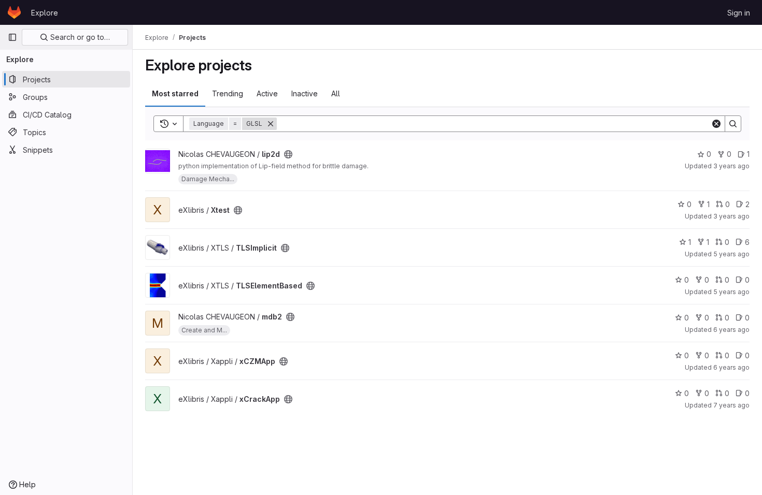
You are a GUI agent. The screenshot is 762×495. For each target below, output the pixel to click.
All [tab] (335, 93)
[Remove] (270, 124)
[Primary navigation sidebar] (12, 37)
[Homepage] (14, 12)
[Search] (733, 123)
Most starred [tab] (175, 93)
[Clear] (716, 124)
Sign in (738, 12)
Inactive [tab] (304, 93)
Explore (44, 12)
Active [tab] (267, 93)
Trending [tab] (227, 93)
